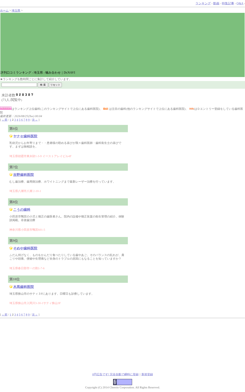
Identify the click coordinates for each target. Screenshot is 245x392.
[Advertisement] (122, 42)
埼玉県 (16, 10)
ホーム (4, 10)
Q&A (240, 3)
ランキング (203, 3)
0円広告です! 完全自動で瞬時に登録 (115, 374)
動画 (216, 3)
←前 (4, 119)
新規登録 (147, 374)
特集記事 (228, 3)
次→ (35, 119)
